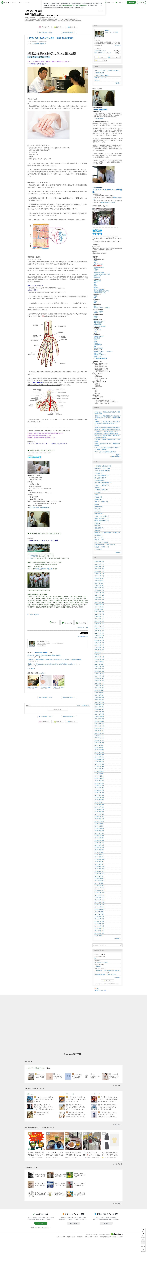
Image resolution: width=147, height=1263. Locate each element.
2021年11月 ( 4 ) (98, 692)
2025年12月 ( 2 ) (99, 581)
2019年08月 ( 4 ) (99, 754)
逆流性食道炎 (97, 281)
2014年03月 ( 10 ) (99, 902)
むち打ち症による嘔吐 (100, 326)
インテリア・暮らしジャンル (36, 1068)
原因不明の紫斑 (98, 353)
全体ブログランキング (100, 51)
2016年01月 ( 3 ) (99, 850)
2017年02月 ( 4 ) (99, 819)
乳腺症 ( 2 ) (97, 523)
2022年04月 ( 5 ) (99, 680)
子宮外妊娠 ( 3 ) (98, 492)
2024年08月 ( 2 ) (99, 616)
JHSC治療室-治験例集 (38, 43)
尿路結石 (96, 316)
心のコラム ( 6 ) (98, 537)
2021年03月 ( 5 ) (99, 712)
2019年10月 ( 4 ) (99, 750)
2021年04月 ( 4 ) (99, 709)
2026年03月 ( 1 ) (99, 573)
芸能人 (48, 1068)
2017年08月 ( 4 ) (99, 804)
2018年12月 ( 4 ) (99, 773)
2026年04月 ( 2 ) (99, 571)
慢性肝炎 (96, 287)
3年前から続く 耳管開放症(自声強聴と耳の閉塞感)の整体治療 (44, 655)
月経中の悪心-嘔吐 (99, 272)
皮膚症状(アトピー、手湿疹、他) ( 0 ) (104, 544)
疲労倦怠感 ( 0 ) (98, 535)
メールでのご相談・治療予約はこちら (40, 507)
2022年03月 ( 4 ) (99, 683)
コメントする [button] (68, 623)
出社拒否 (96, 339)
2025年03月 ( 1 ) (99, 600)
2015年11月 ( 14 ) (99, 854)
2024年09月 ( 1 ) (99, 614)
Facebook (97, 80)
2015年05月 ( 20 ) (99, 869)
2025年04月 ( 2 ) (99, 597)
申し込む (106, 1223)
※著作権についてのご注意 (100, 990)
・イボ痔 (94, 286)
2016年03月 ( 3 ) (99, 845)
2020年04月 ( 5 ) (99, 735)
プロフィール (108, 32)
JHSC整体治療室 (99, 73)
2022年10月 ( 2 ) (99, 666)
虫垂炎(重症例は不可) (100, 292)
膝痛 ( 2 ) (96, 504)
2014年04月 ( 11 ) (99, 900)
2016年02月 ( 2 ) (99, 847)
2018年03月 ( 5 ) (99, 795)
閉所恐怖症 (97, 343)
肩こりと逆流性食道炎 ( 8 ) (101, 475)
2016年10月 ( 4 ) (99, 828)
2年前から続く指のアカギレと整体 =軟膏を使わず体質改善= (51, 38)
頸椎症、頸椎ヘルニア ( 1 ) (101, 518)
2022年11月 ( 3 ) (99, 664)
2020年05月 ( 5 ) (99, 733)
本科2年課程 (33, 556)
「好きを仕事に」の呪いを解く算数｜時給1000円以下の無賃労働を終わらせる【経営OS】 (107, 970)
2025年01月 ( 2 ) (99, 604)
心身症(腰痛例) (98, 344)
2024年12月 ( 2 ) (99, 607)
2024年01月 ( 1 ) (99, 633)
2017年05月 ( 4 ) (99, 811)
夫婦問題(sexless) (98, 336)
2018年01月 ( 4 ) (99, 800)
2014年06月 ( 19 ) (99, 895)
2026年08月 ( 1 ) (99, 561)
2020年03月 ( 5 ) (99, 738)
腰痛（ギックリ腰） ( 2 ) (101, 501)
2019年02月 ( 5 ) (99, 769)
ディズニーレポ (95, 1094)
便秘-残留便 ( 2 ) (99, 528)
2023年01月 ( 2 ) (99, 659)
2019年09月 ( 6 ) (99, 752)
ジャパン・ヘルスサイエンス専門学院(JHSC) (106, 70)
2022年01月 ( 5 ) (99, 688)
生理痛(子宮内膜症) (99, 267)
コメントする (58, 709)
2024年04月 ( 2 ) (99, 626)
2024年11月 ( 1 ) (98, 609)
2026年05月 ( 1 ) (99, 569)
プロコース (33, 558)
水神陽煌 (97, 966)
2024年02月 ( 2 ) (99, 631)
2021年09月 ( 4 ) (99, 697)
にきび (95, 331)
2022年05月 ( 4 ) (99, 678)
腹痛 (95, 284)
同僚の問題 (97, 338)
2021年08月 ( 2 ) (99, 700)
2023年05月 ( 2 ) (99, 650)
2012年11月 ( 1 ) (98, 935)
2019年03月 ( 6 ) (99, 766)
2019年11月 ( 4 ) (98, 747)
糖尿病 (95, 301)
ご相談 (37, 569)
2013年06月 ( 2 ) (99, 923)
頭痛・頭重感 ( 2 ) (99, 513)
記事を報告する (84, 636)
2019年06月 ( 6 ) (99, 759)
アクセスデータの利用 (92, 1237)
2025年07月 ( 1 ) (99, 592)
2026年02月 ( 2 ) (99, 576)
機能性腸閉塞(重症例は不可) (101, 291)
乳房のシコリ (97, 276)
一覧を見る (117, 83)
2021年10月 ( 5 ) (99, 695)
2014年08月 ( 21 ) (99, 890)
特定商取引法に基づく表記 (108, 1237)
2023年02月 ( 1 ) (99, 657)
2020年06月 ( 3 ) (99, 731)
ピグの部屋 (115, 32)
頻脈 (95, 297)
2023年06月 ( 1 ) (99, 647)
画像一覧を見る (116, 456)
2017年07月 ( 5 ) (99, 807)
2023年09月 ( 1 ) (99, 640)
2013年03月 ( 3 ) (99, 931)
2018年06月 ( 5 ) (99, 788)
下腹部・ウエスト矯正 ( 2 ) (101, 516)
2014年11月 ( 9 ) (98, 883)
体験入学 (49, 569)
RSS (97, 988)
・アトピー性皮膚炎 (97, 311)
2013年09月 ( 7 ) (99, 916)
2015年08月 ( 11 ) (99, 862)
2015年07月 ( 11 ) (99, 864)
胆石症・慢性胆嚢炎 (99, 289)
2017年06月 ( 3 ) (99, 809)
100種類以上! (99, 118)
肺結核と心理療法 (98, 348)
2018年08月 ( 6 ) (99, 783)
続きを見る (117, 45)
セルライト (97, 333)
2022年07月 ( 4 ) (99, 673)
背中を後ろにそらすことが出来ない (103, 351)
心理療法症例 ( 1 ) (99, 506)
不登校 (95, 341)
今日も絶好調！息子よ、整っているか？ (105, 974)
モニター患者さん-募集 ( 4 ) (102, 471)
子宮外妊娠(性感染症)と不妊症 (102, 274)
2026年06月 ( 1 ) (99, 566)
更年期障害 (97, 277)
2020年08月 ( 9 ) (99, 728)
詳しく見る (73, 1223)
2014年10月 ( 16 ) (99, 885)
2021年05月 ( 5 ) (99, 707)
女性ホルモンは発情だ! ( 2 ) (101, 485)
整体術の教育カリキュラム (108, 202)
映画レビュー (31, 1094)
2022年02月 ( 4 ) (99, 685)
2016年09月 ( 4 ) (99, 830)
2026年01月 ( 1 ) (99, 578)
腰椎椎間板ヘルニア (99, 321)
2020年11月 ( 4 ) (99, 721)
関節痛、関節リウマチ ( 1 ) (101, 520)
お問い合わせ (71, 1237)
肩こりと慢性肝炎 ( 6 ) (100, 478)
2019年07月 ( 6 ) (99, 757)
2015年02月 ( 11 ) (99, 876)
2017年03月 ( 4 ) (99, 816)
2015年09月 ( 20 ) (99, 859)
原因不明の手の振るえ (100, 355)
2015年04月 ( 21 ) (99, 871)
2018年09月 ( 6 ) (99, 781)
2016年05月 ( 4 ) (99, 840)
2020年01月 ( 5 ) (99, 742)
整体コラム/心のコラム (100, 77)
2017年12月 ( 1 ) (98, 802)
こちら (107, 206)
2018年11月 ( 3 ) (98, 776)
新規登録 (131, 2)
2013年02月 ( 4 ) (99, 933)
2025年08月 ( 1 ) (99, 590)
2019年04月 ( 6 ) (99, 764)
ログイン (141, 2)
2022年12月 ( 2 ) (99, 661)
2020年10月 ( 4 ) (99, 723)
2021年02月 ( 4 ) (99, 714)
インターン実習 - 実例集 (101, 75)
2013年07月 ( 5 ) (99, 921)
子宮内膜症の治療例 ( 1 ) (101, 490)
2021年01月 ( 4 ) (99, 716)
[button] (143, 1250)
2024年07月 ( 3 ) (99, 619)
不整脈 (95, 296)
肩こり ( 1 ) (97, 509)
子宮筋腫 (96, 269)
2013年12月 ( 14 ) (99, 909)
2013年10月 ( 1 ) (99, 914)
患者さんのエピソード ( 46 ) (102, 468)
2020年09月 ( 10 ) (99, 726)
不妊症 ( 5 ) (97, 487)
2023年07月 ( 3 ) (99, 645)
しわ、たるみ (97, 329)
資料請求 (43, 569)
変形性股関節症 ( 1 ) (99, 480)
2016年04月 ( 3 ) (99, 842)
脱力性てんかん (98, 356)
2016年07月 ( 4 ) (99, 835)
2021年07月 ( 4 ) (99, 702)
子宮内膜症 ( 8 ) (98, 473)
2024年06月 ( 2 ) (99, 621)
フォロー (42, 645)
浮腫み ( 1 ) (97, 530)
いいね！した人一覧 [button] (82, 627)
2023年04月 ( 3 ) (99, 652)
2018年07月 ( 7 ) (99, 785)
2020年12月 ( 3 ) (99, 719)
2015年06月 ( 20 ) (99, 866)
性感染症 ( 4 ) (98, 499)
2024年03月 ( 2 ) (99, 628)
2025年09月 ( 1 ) (99, 588)
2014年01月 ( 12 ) (99, 907)
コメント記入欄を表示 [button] (83, 705)
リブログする (82, 623)
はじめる (40, 1223)
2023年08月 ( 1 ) (99, 642)
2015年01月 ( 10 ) (99, 878)
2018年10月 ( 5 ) (99, 778)
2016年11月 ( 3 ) (98, 826)
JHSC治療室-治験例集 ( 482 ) (102, 466)
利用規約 (80, 1237)
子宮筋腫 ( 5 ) (98, 497)
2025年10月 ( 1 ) (99, 585)
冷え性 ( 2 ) (97, 511)
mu (95, 958)
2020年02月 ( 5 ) (99, 740)
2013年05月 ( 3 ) (99, 926)
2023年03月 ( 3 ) (99, 654)
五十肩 (95, 260)
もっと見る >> (31, 668)
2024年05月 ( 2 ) (99, 623)
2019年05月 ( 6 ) (99, 761)
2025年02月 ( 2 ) (99, 602)
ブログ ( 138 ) (98, 549)
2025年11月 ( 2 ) (98, 583)
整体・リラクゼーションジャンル (102, 53)
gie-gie (107, 30)
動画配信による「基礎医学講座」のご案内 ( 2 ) (107, 532)
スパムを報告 (61, 1237)
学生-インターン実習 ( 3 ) (101, 542)
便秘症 (95, 282)
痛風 (95, 302)
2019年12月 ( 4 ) (99, 745)
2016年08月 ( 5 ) (99, 833)
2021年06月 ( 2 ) (99, 704)
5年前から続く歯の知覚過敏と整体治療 (105, 452)
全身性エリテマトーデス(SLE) (102, 308)
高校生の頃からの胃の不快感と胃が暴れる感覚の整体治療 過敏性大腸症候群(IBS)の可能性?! (107, 428)
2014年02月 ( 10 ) (99, 904)
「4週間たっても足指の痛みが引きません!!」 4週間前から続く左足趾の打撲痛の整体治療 (107, 432)
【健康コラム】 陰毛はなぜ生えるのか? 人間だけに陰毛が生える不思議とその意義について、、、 (54, 664)
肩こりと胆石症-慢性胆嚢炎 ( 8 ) (103, 482)
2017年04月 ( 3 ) (99, 814)
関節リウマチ (97, 306)
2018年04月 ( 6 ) (99, 792)
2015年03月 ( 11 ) (99, 873)
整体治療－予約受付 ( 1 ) (101, 547)
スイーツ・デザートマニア (66, 1094)
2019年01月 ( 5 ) (99, 771)
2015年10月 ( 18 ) (99, 857)
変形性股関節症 (98, 323)
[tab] (36, 1068)
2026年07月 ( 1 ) (99, 564)
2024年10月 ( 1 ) (99, 611)
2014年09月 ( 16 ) (99, 888)
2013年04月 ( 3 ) (99, 928)
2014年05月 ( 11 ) (99, 897)
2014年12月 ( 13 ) (99, 881)
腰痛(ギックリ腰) (98, 264)
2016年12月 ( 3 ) (99, 823)
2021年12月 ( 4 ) (99, 690)
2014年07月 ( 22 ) (99, 892)
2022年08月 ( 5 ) (99, 671)
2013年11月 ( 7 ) (98, 912)
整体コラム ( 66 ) (99, 540)
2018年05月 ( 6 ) (99, 790)
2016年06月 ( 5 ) (99, 838)
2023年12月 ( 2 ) (99, 635)
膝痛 (95, 262)
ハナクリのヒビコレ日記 (101, 962)
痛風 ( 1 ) (96, 494)
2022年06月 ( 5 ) (99, 676)
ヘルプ (120, 1237)
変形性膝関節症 (98, 324)
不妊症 (95, 270)
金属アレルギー (98, 313)
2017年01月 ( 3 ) (99, 821)
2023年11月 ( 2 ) (99, 638)
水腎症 (95, 318)
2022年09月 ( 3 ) (99, 669)
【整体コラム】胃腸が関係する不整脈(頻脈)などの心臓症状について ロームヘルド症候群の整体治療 (54, 659)
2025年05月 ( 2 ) (99, 595)
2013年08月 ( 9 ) (99, 919)
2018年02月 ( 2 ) (99, 797)
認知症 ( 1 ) (97, 525)
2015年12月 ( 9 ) (98, 852)
